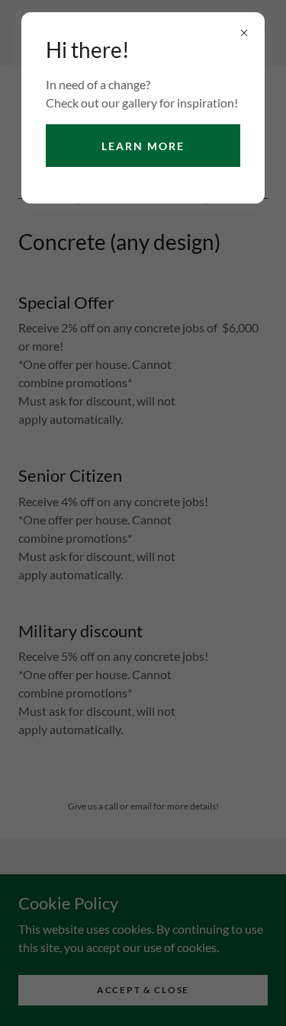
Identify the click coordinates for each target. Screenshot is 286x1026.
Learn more (143, 145)
